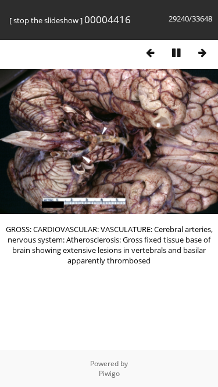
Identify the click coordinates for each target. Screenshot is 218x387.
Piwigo (109, 373)
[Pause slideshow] (176, 52)
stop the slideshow (45, 20)
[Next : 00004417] (202, 52)
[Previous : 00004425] (150, 52)
